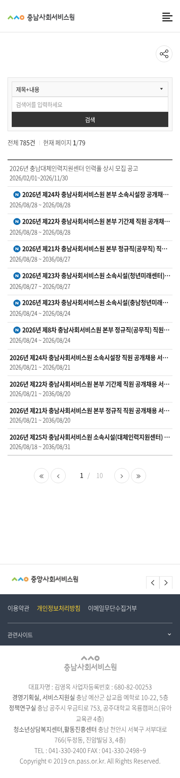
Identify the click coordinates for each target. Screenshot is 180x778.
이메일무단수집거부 (112, 608)
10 (99, 475)
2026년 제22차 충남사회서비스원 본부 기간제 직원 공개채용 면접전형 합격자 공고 (96, 222)
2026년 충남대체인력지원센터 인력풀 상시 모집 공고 (74, 168)
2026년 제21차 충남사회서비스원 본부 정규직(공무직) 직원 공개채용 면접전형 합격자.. (96, 249)
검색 (90, 119)
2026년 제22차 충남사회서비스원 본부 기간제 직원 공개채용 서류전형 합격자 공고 (90, 384)
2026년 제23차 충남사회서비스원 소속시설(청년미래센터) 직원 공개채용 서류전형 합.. (96, 276)
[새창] (45, 579)
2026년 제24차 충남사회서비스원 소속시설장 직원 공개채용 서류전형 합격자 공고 (90, 357)
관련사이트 (20, 634)
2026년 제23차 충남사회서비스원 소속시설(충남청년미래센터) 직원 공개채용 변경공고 (96, 303)
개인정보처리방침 (58, 608)
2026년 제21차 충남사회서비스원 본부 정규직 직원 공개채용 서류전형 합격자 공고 (90, 410)
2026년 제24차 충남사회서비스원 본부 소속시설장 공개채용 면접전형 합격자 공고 (96, 195)
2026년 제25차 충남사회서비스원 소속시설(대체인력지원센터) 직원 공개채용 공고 (90, 437)
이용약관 (18, 608)
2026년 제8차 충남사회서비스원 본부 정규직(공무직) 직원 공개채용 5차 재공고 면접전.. (96, 330)
